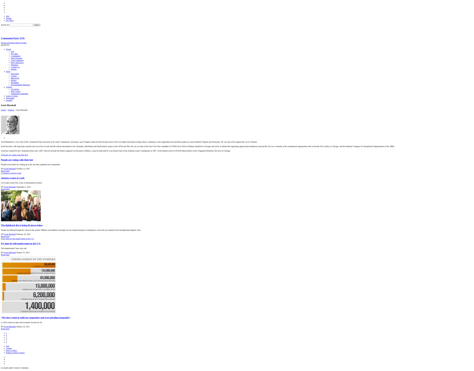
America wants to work (13, 178)
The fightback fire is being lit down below (22, 225)
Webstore (14, 65)
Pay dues (14, 54)
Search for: (5, 25)
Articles (9, 87)
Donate (9, 18)
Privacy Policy (11, 351)
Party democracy (17, 63)
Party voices (15, 91)
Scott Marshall (9, 169)
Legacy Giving (12, 96)
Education (15, 74)
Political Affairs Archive (15, 353)
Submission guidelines (19, 94)
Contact (9, 348)
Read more (5, 171)
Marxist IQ (15, 78)
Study (8, 71)
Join (7, 16)
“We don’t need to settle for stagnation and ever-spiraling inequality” (36, 317)
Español (9, 100)
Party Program (16, 58)
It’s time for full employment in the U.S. (21, 243)
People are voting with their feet (17, 160)
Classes (14, 76)
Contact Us (15, 67)
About (8, 49)
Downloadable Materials (20, 85)
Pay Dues (9, 21)
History (14, 80)
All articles (15, 89)
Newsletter (10, 98)
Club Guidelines (17, 60)
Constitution (15, 56)
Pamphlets (15, 83)
